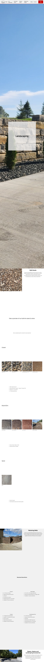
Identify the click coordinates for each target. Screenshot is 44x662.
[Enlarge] (10, 362)
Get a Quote (41, 2)
